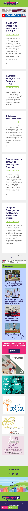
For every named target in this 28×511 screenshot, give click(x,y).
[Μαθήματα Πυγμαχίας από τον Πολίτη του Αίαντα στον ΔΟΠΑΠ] (6, 247)
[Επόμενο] (14, 257)
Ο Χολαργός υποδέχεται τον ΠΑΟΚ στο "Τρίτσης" (13, 79)
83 (14, 255)
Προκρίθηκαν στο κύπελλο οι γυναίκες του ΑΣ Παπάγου (14, 163)
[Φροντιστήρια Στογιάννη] (14, 10)
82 (11, 255)
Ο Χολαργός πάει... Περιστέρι (14, 117)
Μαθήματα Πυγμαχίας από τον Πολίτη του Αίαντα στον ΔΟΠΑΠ (13, 213)
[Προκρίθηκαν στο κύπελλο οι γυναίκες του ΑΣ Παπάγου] (6, 194)
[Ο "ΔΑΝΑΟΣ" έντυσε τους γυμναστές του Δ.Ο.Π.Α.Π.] (6, 63)
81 (8, 255)
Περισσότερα (13, 507)
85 (21, 255)
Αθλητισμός (15, 34)
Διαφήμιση (14, 489)
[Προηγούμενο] (6, 255)
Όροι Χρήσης (14, 485)
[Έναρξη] (3, 255)
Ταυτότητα (14, 482)
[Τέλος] (17, 257)
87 (11, 257)
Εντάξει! (5, 507)
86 (24, 255)
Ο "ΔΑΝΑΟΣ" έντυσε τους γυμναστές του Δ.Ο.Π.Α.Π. (12, 27)
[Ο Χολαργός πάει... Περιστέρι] (6, 146)
